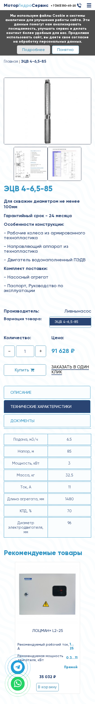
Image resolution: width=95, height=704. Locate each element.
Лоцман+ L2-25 (47, 630)
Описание (20, 392)
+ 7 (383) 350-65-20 (63, 5)
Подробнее (33, 49)
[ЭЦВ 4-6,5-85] (47, 111)
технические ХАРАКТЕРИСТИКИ (40, 406)
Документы (22, 420)
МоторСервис (26, 5)
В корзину (47, 687)
